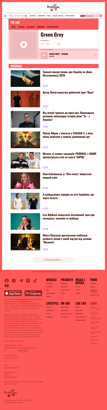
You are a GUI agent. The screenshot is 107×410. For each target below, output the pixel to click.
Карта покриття (81, 317)
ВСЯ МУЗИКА (31, 27)
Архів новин (94, 340)
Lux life (81, 303)
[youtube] (6, 285)
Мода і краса (58, 16)
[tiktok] (35, 280)
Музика (48, 297)
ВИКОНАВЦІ (41, 27)
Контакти (93, 337)
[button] (95, 55)
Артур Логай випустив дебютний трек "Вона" (68, 92)
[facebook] (48, 44)
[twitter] (53, 44)
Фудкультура (94, 295)
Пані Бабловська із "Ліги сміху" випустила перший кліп (67, 175)
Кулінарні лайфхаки (93, 291)
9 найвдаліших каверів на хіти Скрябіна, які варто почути (68, 196)
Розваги (41, 16)
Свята (63, 293)
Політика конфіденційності (96, 318)
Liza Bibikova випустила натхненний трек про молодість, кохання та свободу (69, 216)
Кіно (49, 16)
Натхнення (70, 16)
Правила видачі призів (95, 332)
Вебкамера (79, 314)
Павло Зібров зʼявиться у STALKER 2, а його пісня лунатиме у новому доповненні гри (68, 135)
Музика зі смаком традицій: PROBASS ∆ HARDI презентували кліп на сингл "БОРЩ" (69, 155)
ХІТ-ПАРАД (21, 27)
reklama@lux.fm (10, 377)
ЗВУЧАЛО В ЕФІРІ (52, 27)
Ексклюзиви (50, 293)
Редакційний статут (94, 323)
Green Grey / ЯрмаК (58, 54)
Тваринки (64, 287)
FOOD (93, 279)
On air (13, 27)
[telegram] (42, 44)
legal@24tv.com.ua (11, 368)
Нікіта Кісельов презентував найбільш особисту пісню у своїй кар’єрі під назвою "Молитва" (67, 238)
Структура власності (94, 313)
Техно (48, 314)
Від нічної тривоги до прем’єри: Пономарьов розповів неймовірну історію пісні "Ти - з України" (68, 116)
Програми (79, 310)
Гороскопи (65, 290)
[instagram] (13, 280)
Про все (49, 307)
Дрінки (92, 287)
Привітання (50, 310)
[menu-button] (5, 15)
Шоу (47, 290)
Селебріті (49, 287)
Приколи (64, 283)
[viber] (58, 44)
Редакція (93, 343)
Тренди (78, 293)
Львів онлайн (80, 320)
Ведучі (78, 307)
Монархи (49, 283)
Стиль (78, 290)
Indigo (51, 56)
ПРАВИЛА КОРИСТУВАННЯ (95, 308)
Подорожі (49, 317)
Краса (78, 287)
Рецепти (93, 283)
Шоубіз (33, 16)
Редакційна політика (94, 328)
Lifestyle (52, 303)
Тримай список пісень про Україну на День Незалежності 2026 (67, 73)
